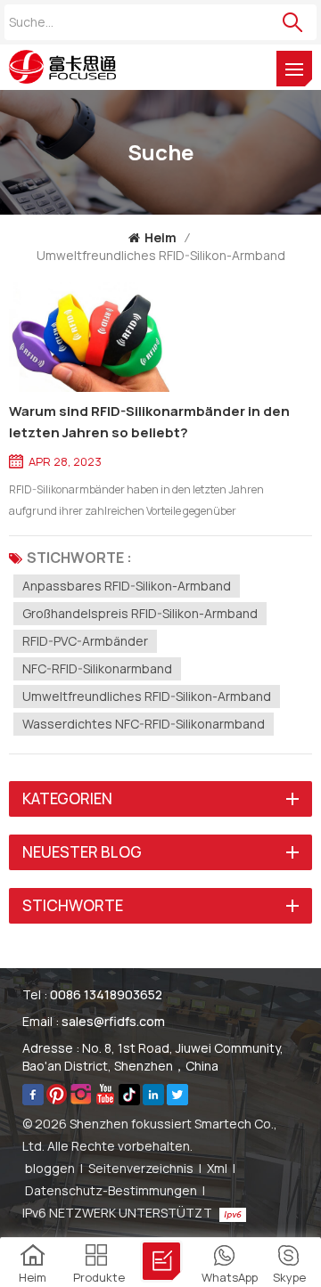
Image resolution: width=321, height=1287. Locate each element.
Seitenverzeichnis (140, 1168)
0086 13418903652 (106, 994)
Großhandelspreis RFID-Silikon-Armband (140, 613)
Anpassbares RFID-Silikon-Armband (126, 585)
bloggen (50, 1168)
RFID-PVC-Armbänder (85, 640)
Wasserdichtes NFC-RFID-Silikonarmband (143, 723)
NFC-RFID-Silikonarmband (97, 668)
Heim (160, 237)
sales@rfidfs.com (113, 1021)
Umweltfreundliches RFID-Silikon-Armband (146, 696)
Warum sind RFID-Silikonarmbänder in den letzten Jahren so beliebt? (149, 422)
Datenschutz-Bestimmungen (111, 1190)
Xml (217, 1168)
